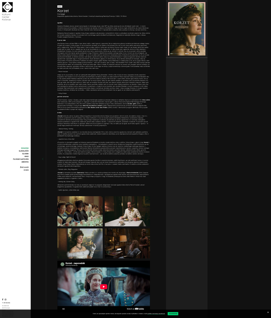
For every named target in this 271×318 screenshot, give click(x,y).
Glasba (25, 154)
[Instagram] (5, 300)
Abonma (25, 162)
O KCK (26, 170)
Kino (27, 156)
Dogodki (25, 148)
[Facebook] (2, 300)
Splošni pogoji (6, 308)
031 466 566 (7, 303)
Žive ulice (24, 167)
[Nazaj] (43, 159)
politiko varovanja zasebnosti (156, 313)
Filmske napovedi (21, 159)
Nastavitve (173, 313)
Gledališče (24, 151)
